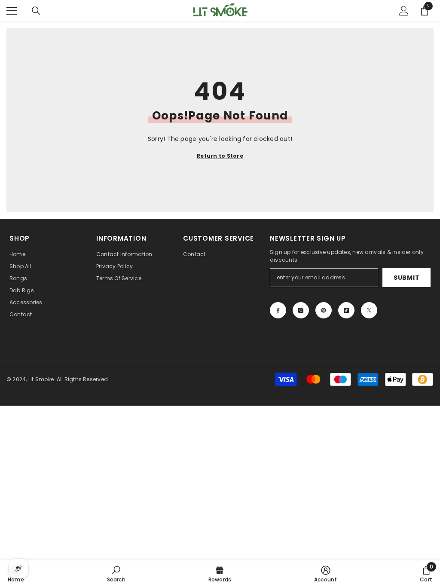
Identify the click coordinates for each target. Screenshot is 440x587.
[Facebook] (278, 310)
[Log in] (404, 10)
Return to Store (220, 155)
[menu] (11, 11)
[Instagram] (301, 310)
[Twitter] (369, 310)
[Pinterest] (323, 310)
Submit (406, 277)
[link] (116, 573)
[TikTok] (346, 310)
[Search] (36, 11)
